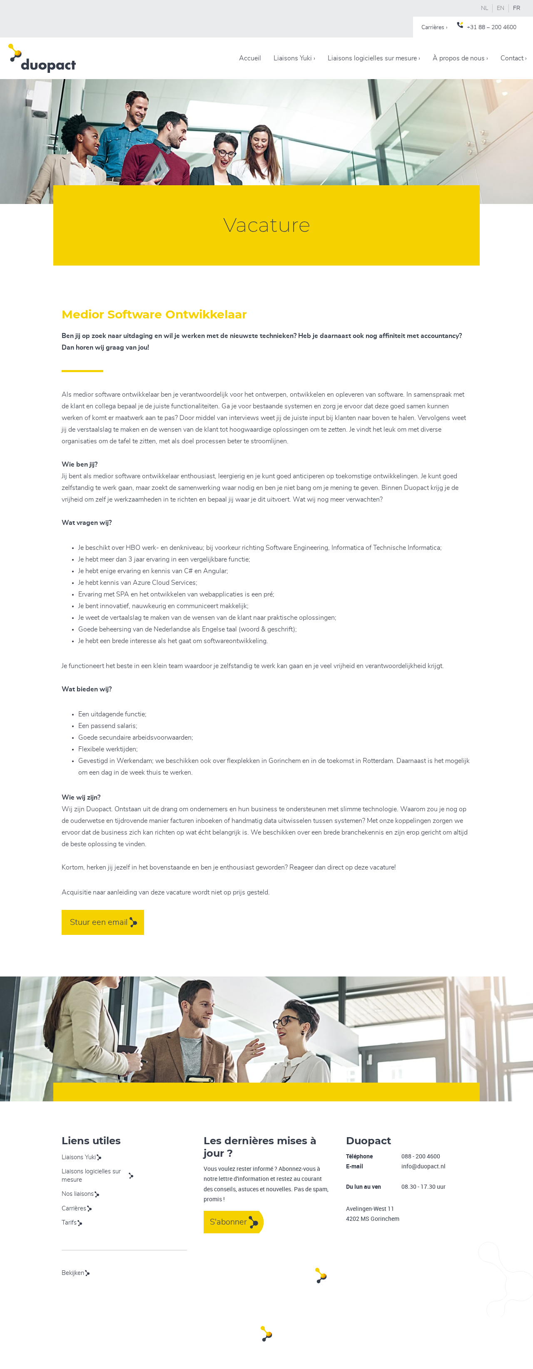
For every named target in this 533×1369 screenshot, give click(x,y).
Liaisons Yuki (79, 1157)
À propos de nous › (460, 58)
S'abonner (228, 1222)
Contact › (514, 58)
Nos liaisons (78, 1194)
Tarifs (69, 1223)
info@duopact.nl (423, 1166)
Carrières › (434, 27)
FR (517, 8)
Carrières (74, 1208)
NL (484, 8)
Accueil (250, 58)
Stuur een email (98, 922)
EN (500, 8)
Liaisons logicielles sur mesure (91, 1175)
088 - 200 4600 (420, 1156)
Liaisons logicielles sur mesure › (374, 58)
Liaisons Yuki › (294, 58)
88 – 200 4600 (497, 27)
